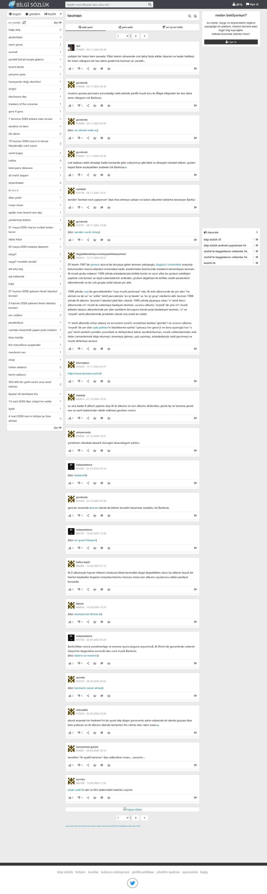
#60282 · (91, 565)
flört (117, 826)
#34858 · (91, 436)
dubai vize (77, 826)
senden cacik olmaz (86, 232)
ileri (56, 22)
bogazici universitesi (169, 264)
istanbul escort (84, 835)
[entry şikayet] (195, 68)
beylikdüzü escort (142, 835)
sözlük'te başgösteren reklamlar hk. (229, 251)
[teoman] (145, 36)
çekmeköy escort (162, 830)
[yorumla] (102, 69)
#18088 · (91, 86)
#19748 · (91, 192)
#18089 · (91, 123)
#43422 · (91, 500)
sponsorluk (190, 872)
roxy (86, 291)
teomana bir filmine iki (87, 614)
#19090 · (91, 155)
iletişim (80, 872)
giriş (238, 4)
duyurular (213, 232)
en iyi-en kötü (174, 27)
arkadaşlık (122, 826)
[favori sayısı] (94, 68)
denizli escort (126, 830)
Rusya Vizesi (69, 826)
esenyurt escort (119, 835)
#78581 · (91, 750)
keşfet (51, 14)
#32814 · (91, 399)
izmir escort (73, 830)
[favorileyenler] (109, 68)
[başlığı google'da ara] (195, 16)
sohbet (129, 826)
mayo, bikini (136, 826)
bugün (16, 14)
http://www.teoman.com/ (83, 373)
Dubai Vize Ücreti (110, 826)
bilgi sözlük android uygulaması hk (229, 245)
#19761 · (91, 225)
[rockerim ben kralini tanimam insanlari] (158, 724)
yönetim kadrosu (168, 872)
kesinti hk (229, 263)
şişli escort (102, 835)
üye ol (253, 4)
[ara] (150, 4)
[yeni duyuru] (257, 232)
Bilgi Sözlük (32, 4)
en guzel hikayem (85, 540)
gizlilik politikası (143, 872)
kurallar (93, 872)
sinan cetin (74, 789)
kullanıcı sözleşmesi (115, 872)
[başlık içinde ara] (189, 16)
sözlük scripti (85, 826)
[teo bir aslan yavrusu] (126, 167)
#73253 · (91, 713)
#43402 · (91, 468)
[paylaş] (88, 68)
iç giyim (93, 826)
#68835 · (91, 607)
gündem (34, 14)
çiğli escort (143, 830)
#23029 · (91, 366)
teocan (94, 507)
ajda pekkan (100, 327)
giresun (95, 264)
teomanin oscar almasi (88, 688)
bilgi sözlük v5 (229, 239)
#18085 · (91, 49)
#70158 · (91, 639)
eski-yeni (87, 27)
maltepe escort (91, 830)
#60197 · (91, 533)
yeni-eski (127, 27)
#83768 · (91, 783)
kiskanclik (80, 475)
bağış (204, 872)
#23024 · (91, 257)
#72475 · (91, 681)
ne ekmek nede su (85, 130)
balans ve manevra (86, 655)
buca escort (109, 830)
